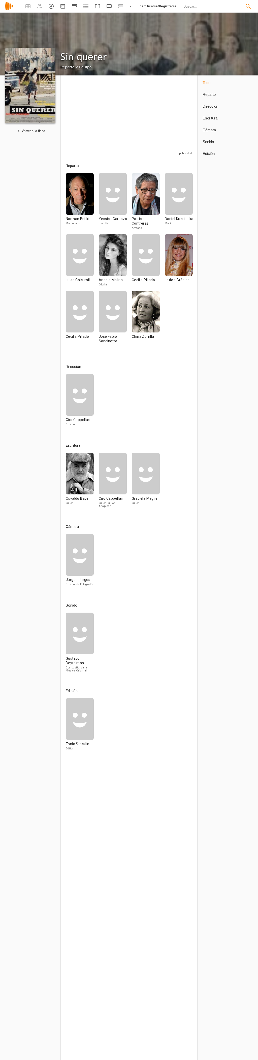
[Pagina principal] (9, 9)
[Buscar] (248, 6)
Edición (209, 153)
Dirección (210, 106)
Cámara (209, 130)
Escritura (210, 118)
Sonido (208, 142)
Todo (206, 82)
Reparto (209, 94)
